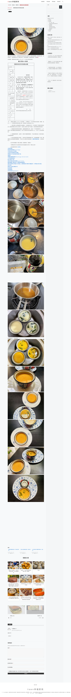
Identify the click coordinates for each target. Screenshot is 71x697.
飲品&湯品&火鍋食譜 (52, 27)
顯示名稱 (10, 659)
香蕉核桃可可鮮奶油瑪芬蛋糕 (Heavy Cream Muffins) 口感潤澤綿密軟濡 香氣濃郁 (26, 598)
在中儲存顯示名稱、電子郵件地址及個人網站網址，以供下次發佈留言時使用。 (24, 671)
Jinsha (33, 693)
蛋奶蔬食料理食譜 (52, 26)
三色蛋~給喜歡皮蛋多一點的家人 (25, 549)
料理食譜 (50, 24)
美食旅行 (49, 19)
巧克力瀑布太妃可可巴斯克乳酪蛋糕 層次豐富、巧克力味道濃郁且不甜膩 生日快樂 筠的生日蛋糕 (55, 44)
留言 (9, 647)
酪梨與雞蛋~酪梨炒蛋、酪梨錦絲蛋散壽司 (16, 162)
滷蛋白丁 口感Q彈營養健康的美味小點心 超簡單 (55, 49)
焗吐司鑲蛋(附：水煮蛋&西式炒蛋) (34, 163)
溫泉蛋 (9, 155)
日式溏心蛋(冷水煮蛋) (12, 151)
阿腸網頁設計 (40, 693)
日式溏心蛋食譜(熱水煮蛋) (13, 152)
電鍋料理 (10, 9)
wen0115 (50, 55)
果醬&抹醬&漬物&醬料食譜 (53, 23)
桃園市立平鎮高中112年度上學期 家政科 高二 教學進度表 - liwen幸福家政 (55, 74)
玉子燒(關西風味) (11, 158)
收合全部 (52, 18)
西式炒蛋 (9, 165)
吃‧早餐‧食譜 (51, 22)
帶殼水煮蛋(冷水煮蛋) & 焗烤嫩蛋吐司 (19, 163)
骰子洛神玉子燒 (11, 159)
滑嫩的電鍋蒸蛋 (35, 139)
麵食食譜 (50, 25)
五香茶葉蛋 (10, 148)
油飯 (10, 617)
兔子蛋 (19, 147)
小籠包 (38, 570)
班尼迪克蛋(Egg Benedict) (13, 170)
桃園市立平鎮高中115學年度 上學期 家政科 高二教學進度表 (14, 571)
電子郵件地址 (10, 663)
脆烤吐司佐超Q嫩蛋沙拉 (13, 166)
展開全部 (49, 18)
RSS (36, 684)
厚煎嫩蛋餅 (10, 169)
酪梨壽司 (40, 617)
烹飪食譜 (49, 21)
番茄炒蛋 (9, 163)
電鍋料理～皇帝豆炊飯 (57, 80)
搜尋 (48, 4)
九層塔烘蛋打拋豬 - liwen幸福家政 (54, 67)
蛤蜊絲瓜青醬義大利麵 (53, 68)
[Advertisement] (26, 20)
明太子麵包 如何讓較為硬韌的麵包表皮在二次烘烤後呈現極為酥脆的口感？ (38, 598)
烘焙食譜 (49, 20)
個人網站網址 (10, 667)
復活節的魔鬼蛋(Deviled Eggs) (14, 149)
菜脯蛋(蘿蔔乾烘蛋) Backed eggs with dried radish (18, 156)
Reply (9, 636)
